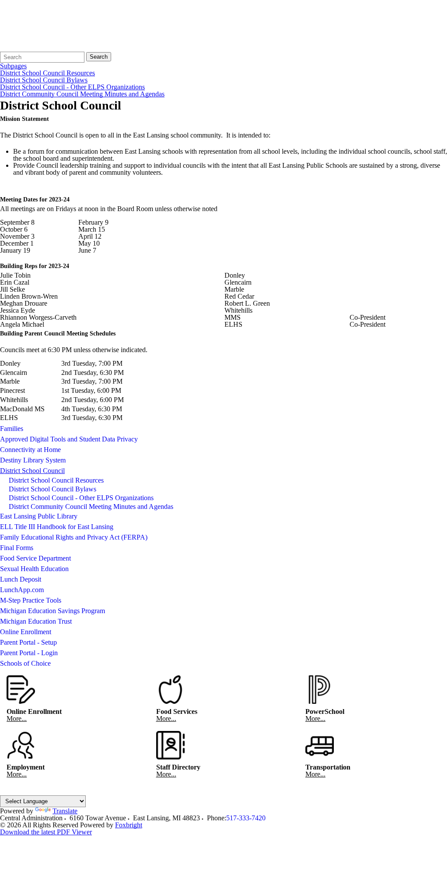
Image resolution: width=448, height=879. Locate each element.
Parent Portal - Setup (28, 642)
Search (99, 56)
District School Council (32, 470)
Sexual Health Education (34, 568)
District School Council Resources (47, 73)
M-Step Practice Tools (30, 600)
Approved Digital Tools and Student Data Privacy (69, 439)
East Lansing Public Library (38, 516)
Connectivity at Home (30, 449)
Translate (64, 811)
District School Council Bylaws (44, 80)
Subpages (13, 66)
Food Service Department (35, 558)
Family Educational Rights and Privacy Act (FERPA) (73, 537)
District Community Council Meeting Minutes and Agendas (82, 94)
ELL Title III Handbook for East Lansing (56, 526)
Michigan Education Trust (36, 621)
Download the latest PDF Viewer (46, 832)
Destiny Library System (33, 460)
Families (11, 428)
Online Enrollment (25, 631)
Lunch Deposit (20, 579)
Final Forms (16, 547)
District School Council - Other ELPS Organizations (72, 87)
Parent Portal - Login (29, 653)
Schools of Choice (25, 663)
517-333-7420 (246, 818)
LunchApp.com (22, 589)
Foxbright (128, 825)
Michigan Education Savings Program (52, 610)
